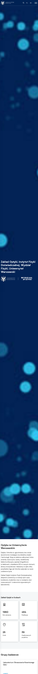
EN (30, 3)
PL (27, 3)
